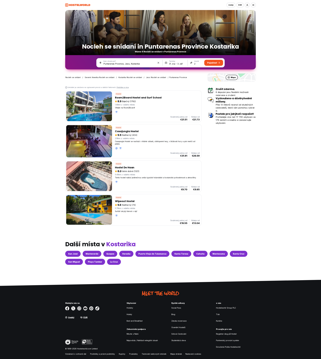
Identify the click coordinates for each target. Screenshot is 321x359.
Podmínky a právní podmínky (102, 354)
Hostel (118, 94)
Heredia (126, 254)
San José (73, 254)
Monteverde (92, 254)
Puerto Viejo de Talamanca (152, 254)
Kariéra (219, 321)
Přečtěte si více (123, 87)
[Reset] (158, 63)
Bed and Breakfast (135, 321)
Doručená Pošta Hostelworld (228, 347)
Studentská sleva (178, 340)
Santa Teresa (181, 254)
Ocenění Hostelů (178, 327)
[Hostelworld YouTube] (85, 308)
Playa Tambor (95, 262)
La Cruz (114, 262)
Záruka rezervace (179, 321)
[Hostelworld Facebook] (67, 308)
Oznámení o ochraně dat (75, 354)
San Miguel (74, 262)
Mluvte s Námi (132, 334)
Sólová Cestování (178, 334)
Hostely (130, 308)
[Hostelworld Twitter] (73, 308)
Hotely (129, 314)
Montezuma (219, 254)
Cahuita (200, 254)
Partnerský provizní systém (227, 340)
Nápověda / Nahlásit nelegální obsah (142, 340)
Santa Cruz (238, 254)
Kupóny (122, 354)
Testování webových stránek (154, 354)
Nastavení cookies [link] (193, 354)
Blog (173, 314)
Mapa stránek (176, 354)
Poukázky (133, 354)
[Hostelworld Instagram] (79, 308)
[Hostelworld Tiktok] (97, 308)
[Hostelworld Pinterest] (91, 308)
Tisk (218, 314)
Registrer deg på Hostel (226, 334)
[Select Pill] (247, 5)
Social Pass (176, 308)
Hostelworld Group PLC (226, 308)
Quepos (110, 254)
